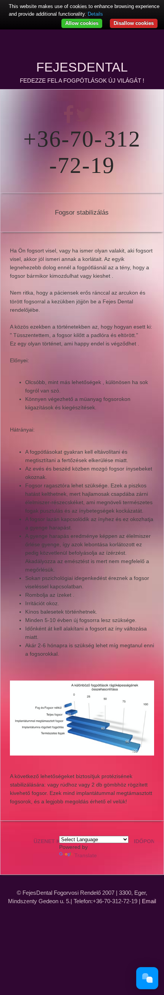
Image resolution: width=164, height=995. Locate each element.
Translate (85, 855)
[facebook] (69, 120)
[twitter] (84, 120)
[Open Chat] (147, 978)
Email (149, 901)
